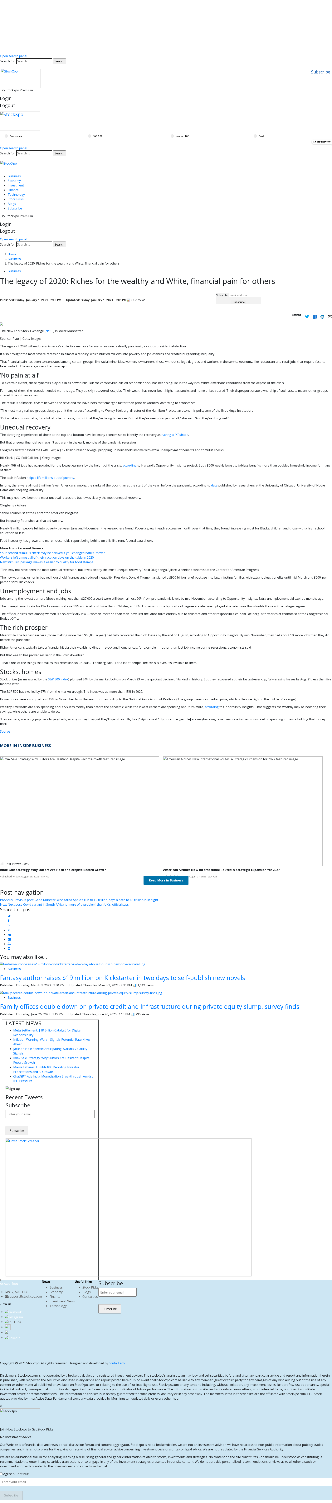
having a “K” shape (174, 435)
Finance (13, 190)
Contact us (90, 1296)
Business (14, 176)
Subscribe (320, 72)
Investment (16, 185)
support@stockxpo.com (25, 1296)
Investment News (62, 1301)
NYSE (49, 331)
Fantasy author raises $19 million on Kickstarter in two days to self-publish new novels (122, 978)
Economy (14, 181)
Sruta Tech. (117, 1363)
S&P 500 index (58, 679)
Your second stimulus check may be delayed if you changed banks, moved (52, 553)
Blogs (12, 204)
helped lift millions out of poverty (50, 478)
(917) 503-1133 (17, 1292)
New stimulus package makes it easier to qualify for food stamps (46, 562)
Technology (16, 194)
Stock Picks (16, 199)
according (130, 465)
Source (5, 731)
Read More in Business (166, 880)
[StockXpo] (166, 120)
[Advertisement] (166, 27)
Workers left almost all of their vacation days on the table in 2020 (47, 557)
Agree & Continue (16, 1474)
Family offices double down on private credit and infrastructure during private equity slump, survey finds (149, 1006)
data (214, 485)
